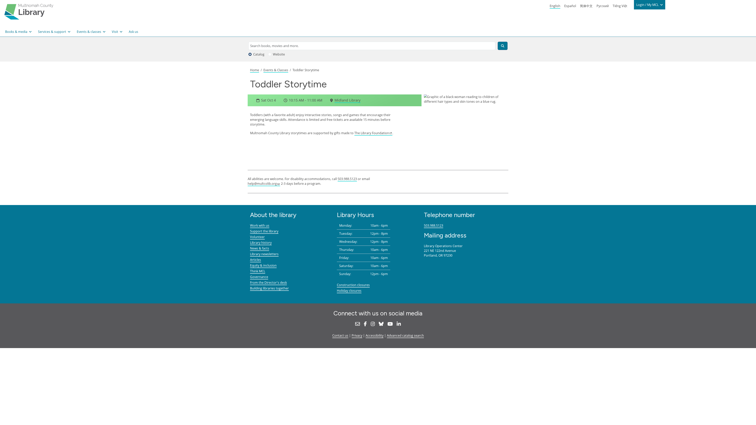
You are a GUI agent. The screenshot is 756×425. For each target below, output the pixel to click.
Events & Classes (275, 70)
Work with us (259, 225)
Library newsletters (264, 254)
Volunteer (257, 237)
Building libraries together (269, 288)
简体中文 (586, 6)
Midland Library (347, 100)
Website (279, 54)
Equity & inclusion (263, 265)
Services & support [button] (52, 32)
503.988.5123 (347, 179)
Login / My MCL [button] (647, 5)
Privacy (357, 335)
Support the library (264, 231)
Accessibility (375, 335)
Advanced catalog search (405, 335)
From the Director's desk (268, 282)
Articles (255, 260)
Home (254, 70)
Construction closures (353, 285)
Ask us (133, 32)
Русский (603, 6)
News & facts (259, 248)
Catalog (258, 54)
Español (570, 6)
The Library (371, 133)
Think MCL (257, 271)
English (555, 6)
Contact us (340, 335)
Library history (261, 242)
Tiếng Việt (620, 6)
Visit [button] (115, 32)
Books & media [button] (16, 32)
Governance (259, 277)
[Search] (503, 46)
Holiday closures (349, 290)
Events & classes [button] (89, 32)
